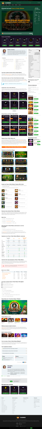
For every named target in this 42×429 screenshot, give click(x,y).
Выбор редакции (13, 129)
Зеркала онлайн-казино (4, 408)
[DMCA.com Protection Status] (20, 424)
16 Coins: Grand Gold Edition (5, 274)
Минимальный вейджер (22, 129)
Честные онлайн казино (4, 406)
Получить (39, 141)
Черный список (3, 400)
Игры (6, 4)
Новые (2, 399)
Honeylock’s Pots (35, 100)
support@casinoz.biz (31, 0)
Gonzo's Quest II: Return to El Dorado (25, 238)
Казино (3, 4)
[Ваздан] (39, 50)
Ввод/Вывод (13, 400)
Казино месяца (14, 406)
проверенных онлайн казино (8, 74)
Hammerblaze (35, 125)
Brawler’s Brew (35, 107)
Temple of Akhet (35, 111)
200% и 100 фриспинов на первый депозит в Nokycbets (37, 143)
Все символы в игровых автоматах (32, 92)
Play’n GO (9, 338)
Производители (14, 399)
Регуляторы (13, 408)
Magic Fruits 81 (3, 278)
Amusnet (22, 338)
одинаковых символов (20, 140)
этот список (24, 80)
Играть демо (36, 102)
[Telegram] (25, 362)
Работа (24, 400)
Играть (4, 45)
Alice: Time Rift (35, 132)
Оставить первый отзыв (37, 9)
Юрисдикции (13, 407)
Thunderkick (35, 122)
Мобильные (13, 410)
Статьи (13, 4)
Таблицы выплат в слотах (31, 91)
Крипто (13, 401)
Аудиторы (13, 409)
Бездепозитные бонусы (4, 409)
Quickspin (35, 97)
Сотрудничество (25, 399)
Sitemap (35, 407)
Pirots (14, 238)
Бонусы (9, 4)
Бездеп (3, 118)
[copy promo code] (18, 44)
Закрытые (3, 401)
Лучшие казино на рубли (4, 407)
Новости (20, 4)
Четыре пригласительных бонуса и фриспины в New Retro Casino (37, 140)
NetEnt (2, 338)
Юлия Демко (4, 54)
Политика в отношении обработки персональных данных (37, 402)
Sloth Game (35, 118)
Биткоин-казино (3, 410)
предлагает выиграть (8, 221)
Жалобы (16, 4)
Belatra (15, 338)
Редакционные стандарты (37, 406)
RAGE (19, 238)
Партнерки (24, 401)
